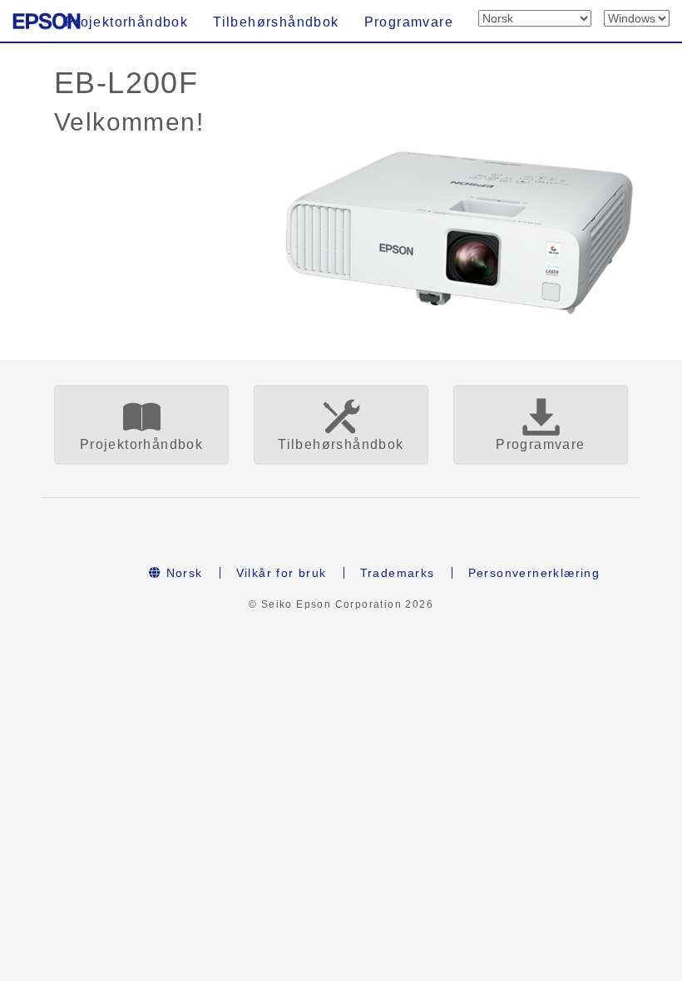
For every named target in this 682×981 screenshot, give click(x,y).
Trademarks (397, 572)
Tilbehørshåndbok (276, 22)
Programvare (408, 22)
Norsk (181, 572)
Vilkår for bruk (281, 572)
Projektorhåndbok (126, 22)
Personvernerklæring (534, 572)
